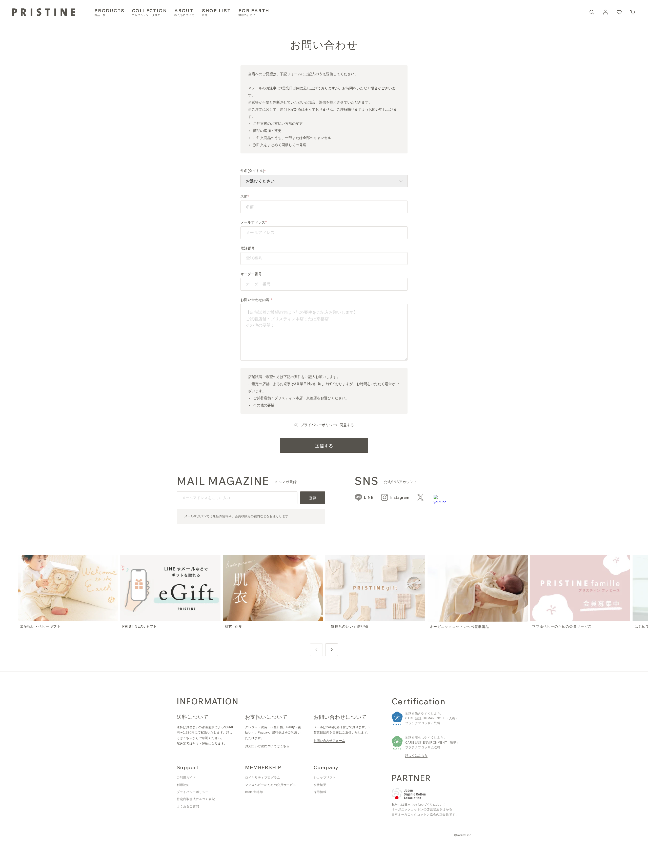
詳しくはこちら (416, 755)
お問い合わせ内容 (255, 300)
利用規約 (183, 785)
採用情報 (320, 792)
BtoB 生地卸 (254, 792)
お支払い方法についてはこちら (267, 746)
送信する (324, 446)
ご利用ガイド (186, 777)
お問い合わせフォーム (329, 740)
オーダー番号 (251, 274)
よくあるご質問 (188, 806)
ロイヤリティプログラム (262, 777)
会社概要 (320, 785)
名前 (244, 196)
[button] (633, 12)
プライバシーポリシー (318, 425)
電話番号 (247, 248)
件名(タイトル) (252, 171)
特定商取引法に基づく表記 (196, 799)
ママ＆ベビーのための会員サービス (270, 785)
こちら (187, 738)
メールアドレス (252, 222)
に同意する (327, 425)
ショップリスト (325, 777)
